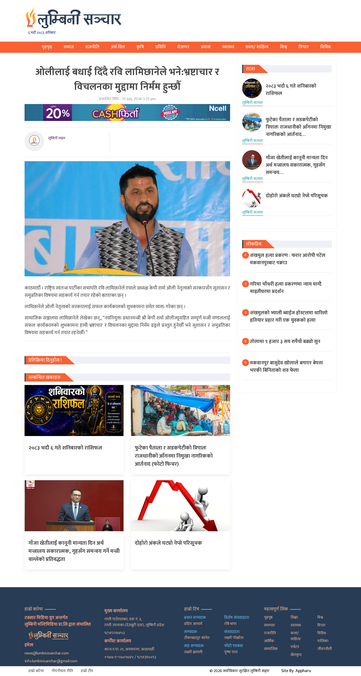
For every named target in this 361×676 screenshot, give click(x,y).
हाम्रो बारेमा (36, 671)
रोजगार (183, 47)
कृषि (140, 47)
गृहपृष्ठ (47, 47)
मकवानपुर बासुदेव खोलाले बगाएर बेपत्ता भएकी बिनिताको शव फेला (286, 366)
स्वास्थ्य (228, 47)
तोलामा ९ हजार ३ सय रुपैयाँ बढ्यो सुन (285, 341)
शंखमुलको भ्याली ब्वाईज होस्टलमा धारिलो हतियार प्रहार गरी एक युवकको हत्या (289, 316)
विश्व (283, 47)
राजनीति (92, 47)
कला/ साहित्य (257, 47)
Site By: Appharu (296, 671)
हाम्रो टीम (87, 671)
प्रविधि (160, 47)
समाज (69, 47)
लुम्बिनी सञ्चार (56, 138)
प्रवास (205, 47)
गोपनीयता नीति (62, 671)
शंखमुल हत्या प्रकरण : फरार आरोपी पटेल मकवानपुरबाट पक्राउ (287, 259)
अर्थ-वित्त (118, 47)
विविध (325, 47)
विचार (304, 47)
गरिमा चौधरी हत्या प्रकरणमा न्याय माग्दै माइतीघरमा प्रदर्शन (285, 288)
